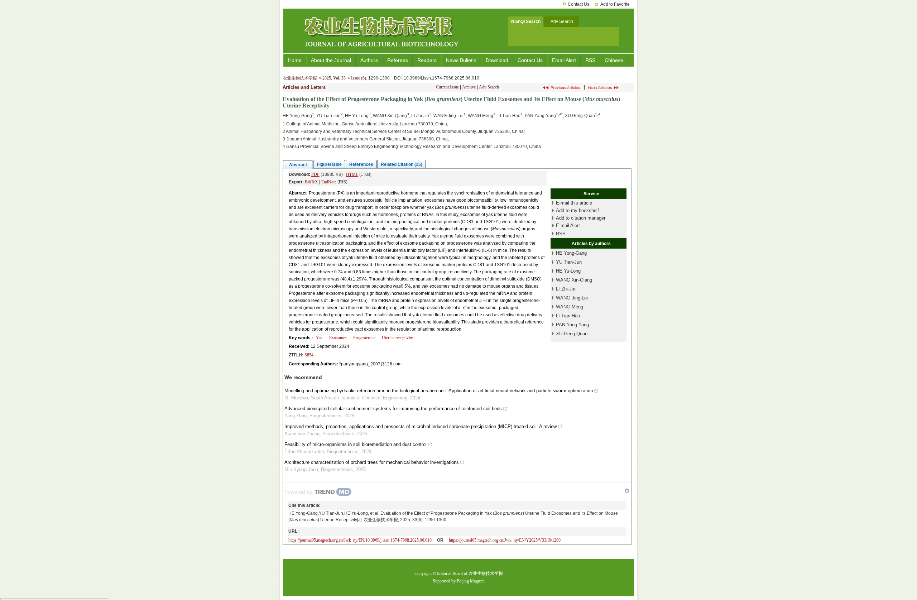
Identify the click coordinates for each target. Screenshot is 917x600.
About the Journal (331, 60)
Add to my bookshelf (577, 210)
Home (295, 60)
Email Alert (564, 60)
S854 (308, 354)
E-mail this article (574, 203)
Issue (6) (358, 78)
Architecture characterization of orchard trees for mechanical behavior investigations (371, 462)
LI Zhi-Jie (565, 289)
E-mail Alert (568, 225)
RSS (590, 60)
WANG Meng (569, 306)
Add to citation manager (580, 218)
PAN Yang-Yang (572, 324)
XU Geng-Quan (571, 333)
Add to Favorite (615, 4)
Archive (469, 87)
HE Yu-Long (568, 271)
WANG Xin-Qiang (574, 280)
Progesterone (364, 337)
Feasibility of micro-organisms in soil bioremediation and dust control (355, 444)
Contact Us (578, 4)
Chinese (614, 60)
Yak (319, 337)
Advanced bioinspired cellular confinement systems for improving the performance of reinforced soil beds (393, 408)
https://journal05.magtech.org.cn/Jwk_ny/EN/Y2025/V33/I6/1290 (505, 540)
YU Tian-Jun (569, 262)
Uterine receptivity (397, 337)
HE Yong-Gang (571, 253)
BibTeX (311, 181)
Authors (369, 60)
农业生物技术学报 (300, 78)
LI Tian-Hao (568, 315)
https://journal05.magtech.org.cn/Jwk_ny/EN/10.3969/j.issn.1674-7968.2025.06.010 (360, 540)
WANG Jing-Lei (572, 298)
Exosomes (338, 337)
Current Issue (447, 87)
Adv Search (489, 87)
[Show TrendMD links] (627, 491)
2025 (326, 78)
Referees (397, 60)
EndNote (328, 181)
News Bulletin (461, 60)
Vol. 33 (339, 78)
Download (497, 60)
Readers (427, 60)
